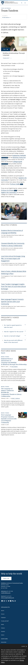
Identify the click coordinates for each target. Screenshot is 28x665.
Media (2, 624)
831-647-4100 (4, 588)
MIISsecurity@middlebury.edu (7, 597)
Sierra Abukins (14, 366)
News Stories (5, 356)
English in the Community (8, 192)
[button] (22, 3)
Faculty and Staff (4, 621)
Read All (3, 353)
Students (3, 631)
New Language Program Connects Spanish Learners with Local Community (12, 301)
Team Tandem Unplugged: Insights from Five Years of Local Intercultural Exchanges (13, 286)
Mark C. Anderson (16, 398)
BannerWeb (3, 642)
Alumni (2, 610)
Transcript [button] (6, 58)
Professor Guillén (15, 184)
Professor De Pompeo (7, 190)
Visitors (2, 635)
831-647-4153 (8, 596)
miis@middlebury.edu (5, 593)
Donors (2, 614)
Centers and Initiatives (6, 8)
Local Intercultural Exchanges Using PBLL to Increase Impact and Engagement (13, 258)
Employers (3, 617)
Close (23, 646)
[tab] (14, 326)
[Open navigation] (25, 3)
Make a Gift (6, 578)
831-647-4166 (10, 591)
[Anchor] (19, 225)
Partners (3, 628)
